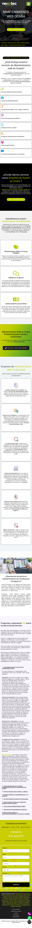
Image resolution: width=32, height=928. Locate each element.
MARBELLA (27, 900)
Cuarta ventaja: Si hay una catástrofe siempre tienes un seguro (14, 802)
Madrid (4, 189)
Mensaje (4, 873)
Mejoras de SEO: (7, 754)
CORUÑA (27, 901)
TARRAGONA (22, 896)
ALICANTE (19, 903)
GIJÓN (10, 898)
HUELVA (17, 897)
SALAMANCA (5, 897)
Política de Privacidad (16, 911)
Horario (4, 867)
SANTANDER (27, 897)
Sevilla (25, 189)
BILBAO (4, 903)
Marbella (20, 189)
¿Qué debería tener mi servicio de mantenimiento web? (13, 667)
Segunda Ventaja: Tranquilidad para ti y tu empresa (15, 795)
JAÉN (14, 896)
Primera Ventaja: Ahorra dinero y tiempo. (15, 791)
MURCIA (13, 895)
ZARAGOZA (9, 903)
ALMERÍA (19, 901)
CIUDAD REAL (5, 901)
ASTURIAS (6, 898)
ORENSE (5, 896)
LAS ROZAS (17, 905)
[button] (16, 58)
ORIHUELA (18, 906)
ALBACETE (15, 898)
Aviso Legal (16, 915)
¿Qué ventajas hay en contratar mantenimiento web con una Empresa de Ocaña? (14, 787)
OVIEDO (16, 900)
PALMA (4, 902)
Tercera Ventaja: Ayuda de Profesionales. (15, 799)
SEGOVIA (10, 896)
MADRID (17, 893)
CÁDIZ (15, 901)
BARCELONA (22, 893)
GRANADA (20, 902)
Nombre (4, 848)
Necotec (4, 42)
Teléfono (5, 861)
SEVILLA (28, 893)
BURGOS (21, 897)
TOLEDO (11, 901)
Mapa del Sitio (16, 916)
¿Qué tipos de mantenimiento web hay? (15, 809)
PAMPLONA (4, 900)
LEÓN (17, 896)
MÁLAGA (8, 895)
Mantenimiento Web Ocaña (17, 45)
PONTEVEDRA (19, 895)
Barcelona (9, 189)
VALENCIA (3, 895)
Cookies (16, 913)
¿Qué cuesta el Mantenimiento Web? (14, 806)
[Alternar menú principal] (29, 4)
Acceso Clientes (16, 909)
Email (3, 854)
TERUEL (15, 903)
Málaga (15, 189)
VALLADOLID (15, 902)
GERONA (26, 898)
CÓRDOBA (26, 902)
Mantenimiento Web (14, 42)
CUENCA (25, 895)
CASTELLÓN (11, 897)
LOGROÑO (10, 900)
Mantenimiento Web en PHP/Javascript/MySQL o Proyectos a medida (16, 813)
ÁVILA (29, 895)
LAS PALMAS (21, 900)
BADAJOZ (20, 898)
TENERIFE (8, 902)
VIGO (23, 901)
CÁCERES (12, 905)
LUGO (27, 896)
